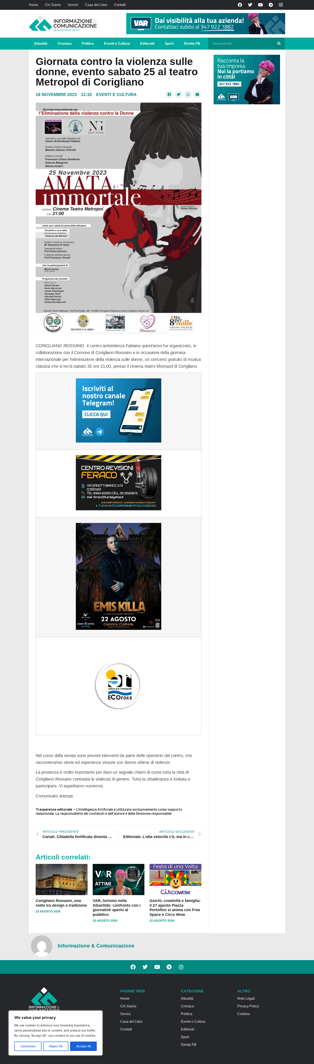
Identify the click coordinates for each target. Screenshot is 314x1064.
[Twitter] (250, 5)
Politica (88, 43)
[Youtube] (260, 5)
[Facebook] (240, 5)
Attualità (40, 43)
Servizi (73, 5)
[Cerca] (279, 44)
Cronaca (65, 43)
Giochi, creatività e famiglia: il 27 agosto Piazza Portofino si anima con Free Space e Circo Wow (175, 908)
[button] (169, 94)
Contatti (120, 5)
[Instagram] (281, 5)
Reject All (55, 1046)
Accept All (83, 1046)
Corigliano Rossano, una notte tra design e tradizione (61, 903)
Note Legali (246, 998)
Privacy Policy (248, 1006)
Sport (169, 43)
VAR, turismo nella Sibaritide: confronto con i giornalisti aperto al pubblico (117, 908)
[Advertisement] (246, 173)
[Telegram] (270, 5)
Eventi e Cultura (117, 43)
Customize (28, 1046)
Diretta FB (192, 43)
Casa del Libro (96, 5)
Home (33, 5)
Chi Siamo (53, 5)
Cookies (243, 1014)
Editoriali (147, 43)
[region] (56, 1033)
